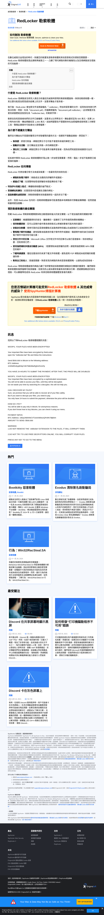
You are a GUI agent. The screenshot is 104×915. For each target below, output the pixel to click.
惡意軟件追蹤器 (36, 838)
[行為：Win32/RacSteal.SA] (29, 537)
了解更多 (57, 912)
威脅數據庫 (12, 12)
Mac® (66, 317)
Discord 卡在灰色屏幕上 (25, 690)
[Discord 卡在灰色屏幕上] (29, 677)
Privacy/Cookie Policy (52, 40)
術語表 (33, 844)
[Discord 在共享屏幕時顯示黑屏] (29, 608)
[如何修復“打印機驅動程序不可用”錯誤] (75, 608)
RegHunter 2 (12, 841)
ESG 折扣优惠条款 (14, 869)
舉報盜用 (80, 844)
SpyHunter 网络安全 (60, 841)
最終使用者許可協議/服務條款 (67, 804)
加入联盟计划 (81, 838)
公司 (57, 4)
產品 (34, 4)
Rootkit (20, 492)
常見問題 (47, 749)
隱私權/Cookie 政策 (82, 759)
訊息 (11, 87)
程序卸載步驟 (16, 878)
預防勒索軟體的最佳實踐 (22, 84)
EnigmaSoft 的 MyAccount (77, 788)
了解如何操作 (37, 761)
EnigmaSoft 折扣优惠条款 (16, 866)
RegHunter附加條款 (65, 878)
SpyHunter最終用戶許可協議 (17, 854)
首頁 (28, 4)
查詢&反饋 (80, 841)
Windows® (58, 317)
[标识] (14, 4)
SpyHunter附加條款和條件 (49, 878)
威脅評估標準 (89, 818)
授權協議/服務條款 (70, 759)
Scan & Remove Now (49, 46)
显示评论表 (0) (15, 446)
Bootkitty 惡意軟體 (22, 487)
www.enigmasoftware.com (24, 777)
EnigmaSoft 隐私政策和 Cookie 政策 (19, 860)
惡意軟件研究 (42, 4)
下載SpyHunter (41, 310)
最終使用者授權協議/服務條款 (39, 818)
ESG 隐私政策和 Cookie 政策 (17, 863)
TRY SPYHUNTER (85, 902)
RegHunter (57, 844)
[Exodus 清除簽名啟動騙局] (75, 474)
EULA (40, 40)
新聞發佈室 (80, 835)
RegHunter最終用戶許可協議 (17, 857)
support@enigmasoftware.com (43, 788)
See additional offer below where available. (24, 40)
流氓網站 (58, 492)
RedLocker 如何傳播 (20, 80)
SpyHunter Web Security (16, 838)
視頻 (32, 841)
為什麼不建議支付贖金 (21, 77)
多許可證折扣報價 (67, 310)
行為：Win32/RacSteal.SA (27, 550)
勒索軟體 (22, 12)
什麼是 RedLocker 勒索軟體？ (24, 74)
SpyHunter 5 (58, 835)
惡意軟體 (12, 492)
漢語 (81, 4)
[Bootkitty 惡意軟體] (29, 474)
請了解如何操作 (27, 819)
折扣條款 (65, 818)
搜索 (70, 4)
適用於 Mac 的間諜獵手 (61, 838)
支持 (51, 4)
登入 (92, 4)
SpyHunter (11, 835)
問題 (10, 630)
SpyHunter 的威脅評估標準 (31, 878)
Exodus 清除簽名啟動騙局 (73, 487)
